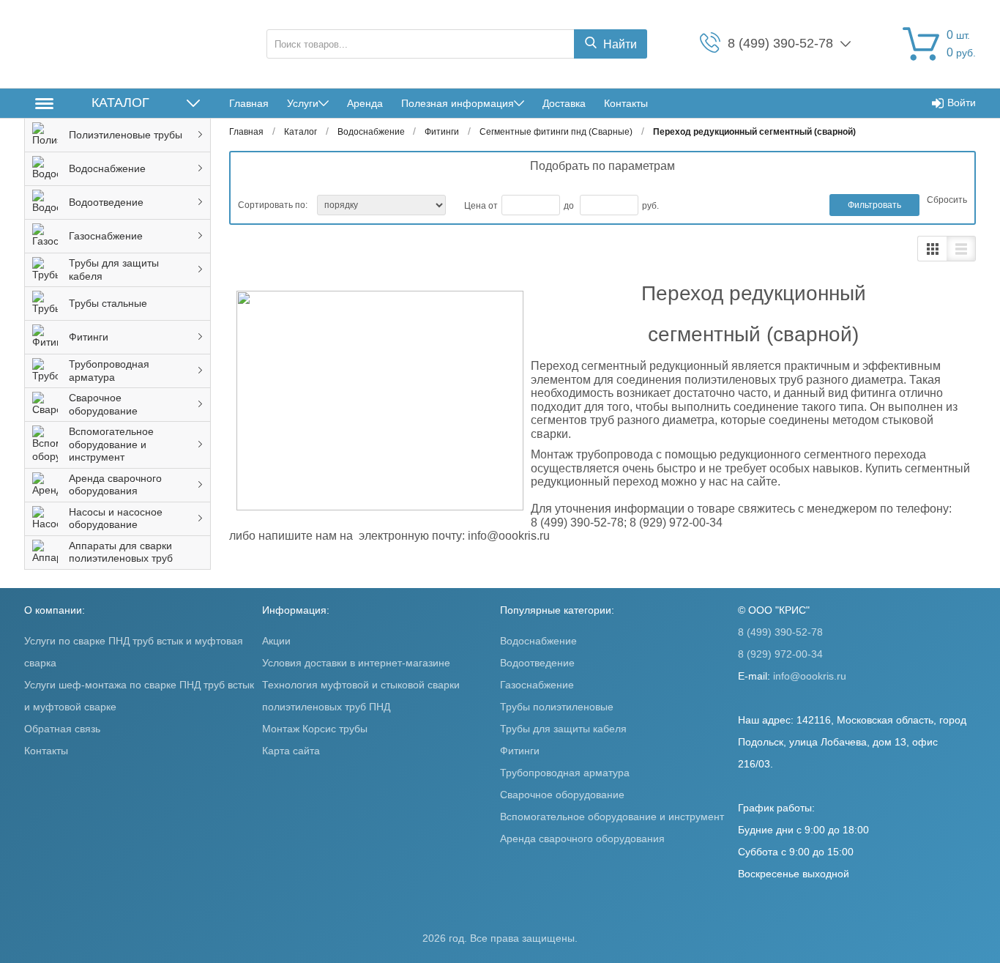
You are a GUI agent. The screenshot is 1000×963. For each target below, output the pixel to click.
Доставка (564, 103)
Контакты (626, 103)
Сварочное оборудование (562, 794)
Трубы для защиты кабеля (563, 729)
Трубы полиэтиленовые (556, 707)
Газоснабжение (537, 685)
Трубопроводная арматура (565, 772)
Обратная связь (62, 729)
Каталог (120, 102)
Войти (961, 102)
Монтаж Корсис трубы (314, 729)
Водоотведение (537, 663)
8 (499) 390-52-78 (780, 632)
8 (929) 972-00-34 (780, 654)
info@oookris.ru (809, 676)
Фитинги (520, 750)
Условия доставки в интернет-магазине (356, 663)
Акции (276, 641)
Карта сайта (291, 750)
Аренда (365, 103)
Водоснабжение (538, 641)
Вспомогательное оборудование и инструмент (612, 816)
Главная (249, 103)
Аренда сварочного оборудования (582, 838)
